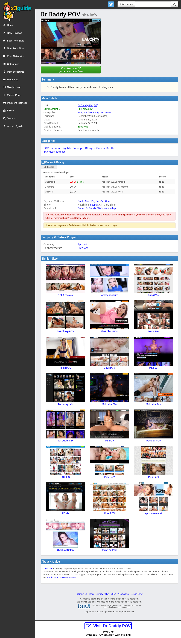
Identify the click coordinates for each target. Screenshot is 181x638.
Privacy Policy (102, 594)
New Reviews (14, 32)
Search (11, 118)
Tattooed (61, 151)
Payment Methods (17, 102)
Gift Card (105, 201)
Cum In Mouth (105, 148)
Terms (91, 594)
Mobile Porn (14, 95)
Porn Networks (15, 56)
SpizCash (83, 248)
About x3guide (15, 126)
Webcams (12, 79)
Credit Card (84, 201)
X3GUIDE (47, 568)
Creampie (78, 148)
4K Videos (49, 151)
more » (108, 112)
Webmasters (123, 594)
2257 (113, 594)
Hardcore (89, 112)
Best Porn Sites (15, 40)
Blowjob (90, 148)
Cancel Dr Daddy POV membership (97, 208)
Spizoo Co (83, 244)
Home (10, 25)
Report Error (136, 594)
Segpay (94, 204)
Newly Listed (14, 87)
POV (80, 112)
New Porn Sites (15, 48)
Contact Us (82, 594)
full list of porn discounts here (61, 577)
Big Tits (99, 112)
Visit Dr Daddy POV (112, 626)
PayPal (95, 201)
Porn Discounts (15, 71)
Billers (10, 110)
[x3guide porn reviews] (16, 10)
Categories (13, 64)
